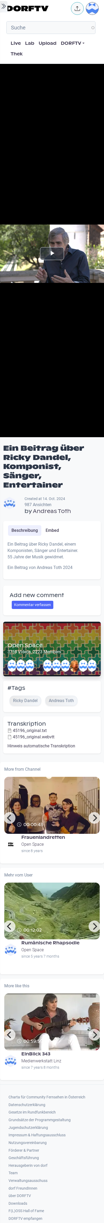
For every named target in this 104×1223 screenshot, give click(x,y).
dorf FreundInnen (23, 1188)
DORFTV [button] (71, 43)
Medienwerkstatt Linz (41, 1060)
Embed (52, 530)
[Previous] (9, 818)
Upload (48, 43)
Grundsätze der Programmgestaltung (40, 1120)
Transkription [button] (26, 723)
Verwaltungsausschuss (28, 1180)
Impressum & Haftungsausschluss (37, 1135)
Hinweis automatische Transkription (41, 745)
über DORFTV (20, 1196)
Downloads (18, 1203)
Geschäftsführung (24, 1158)
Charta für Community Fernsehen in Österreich (47, 1097)
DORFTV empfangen (25, 1218)
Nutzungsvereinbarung (28, 1143)
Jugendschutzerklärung (28, 1127)
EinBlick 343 (35, 1054)
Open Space (25, 645)
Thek (17, 54)
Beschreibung (24, 530)
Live (16, 43)
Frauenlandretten (43, 837)
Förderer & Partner (24, 1150)
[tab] (24, 530)
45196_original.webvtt (33, 736)
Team (13, 1173)
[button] (77, 8)
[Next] (94, 818)
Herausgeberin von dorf (28, 1165)
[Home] (37, 8)
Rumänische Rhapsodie (50, 943)
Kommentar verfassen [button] (32, 605)
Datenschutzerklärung (27, 1105)
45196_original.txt (30, 730)
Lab (29, 43)
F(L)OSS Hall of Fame (26, 1211)
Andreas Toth (52, 511)
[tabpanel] (52, 558)
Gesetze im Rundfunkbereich (32, 1112)
